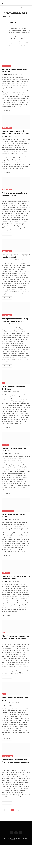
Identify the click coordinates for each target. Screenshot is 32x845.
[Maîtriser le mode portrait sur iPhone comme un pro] (16, 60)
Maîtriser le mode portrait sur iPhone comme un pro (14, 70)
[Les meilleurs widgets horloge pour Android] (16, 505)
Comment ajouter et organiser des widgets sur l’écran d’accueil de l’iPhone (15, 132)
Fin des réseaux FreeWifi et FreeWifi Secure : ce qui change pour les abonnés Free (15, 762)
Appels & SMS (5, 572)
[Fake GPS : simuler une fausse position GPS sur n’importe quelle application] (16, 626)
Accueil (3, 7)
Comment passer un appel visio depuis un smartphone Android (16, 577)
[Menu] (3, 3)
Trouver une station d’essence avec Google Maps (14, 387)
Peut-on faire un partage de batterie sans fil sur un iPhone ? (14, 194)
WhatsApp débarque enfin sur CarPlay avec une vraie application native (15, 319)
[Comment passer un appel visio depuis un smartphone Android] (16, 567)
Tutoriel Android (7, 756)
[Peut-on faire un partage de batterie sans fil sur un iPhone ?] (16, 183)
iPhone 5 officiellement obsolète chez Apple (15, 698)
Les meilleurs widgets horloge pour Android (14, 515)
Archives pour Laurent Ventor (13, 7)
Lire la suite (6, 110)
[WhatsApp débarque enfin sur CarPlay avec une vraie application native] (16, 309)
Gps (3, 383)
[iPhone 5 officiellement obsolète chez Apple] (16, 688)
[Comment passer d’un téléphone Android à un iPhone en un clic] (16, 245)
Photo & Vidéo (6, 66)
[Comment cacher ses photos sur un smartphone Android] (16, 439)
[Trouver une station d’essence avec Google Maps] (16, 377)
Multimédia (5, 445)
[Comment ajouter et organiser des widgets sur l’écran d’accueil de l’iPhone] (16, 122)
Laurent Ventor (14, 22)
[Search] (29, 3)
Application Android (8, 511)
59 (24, 810)
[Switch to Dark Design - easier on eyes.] (27, 3)
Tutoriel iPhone (6, 127)
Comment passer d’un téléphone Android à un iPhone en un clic (16, 256)
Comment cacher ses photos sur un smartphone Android (14, 449)
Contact (4, 838)
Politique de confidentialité (14, 838)
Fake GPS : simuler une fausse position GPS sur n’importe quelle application (15, 637)
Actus (4, 694)
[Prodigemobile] (16, 2)
